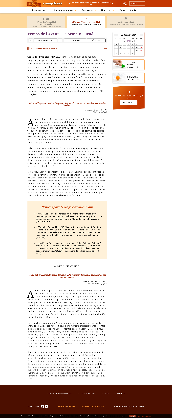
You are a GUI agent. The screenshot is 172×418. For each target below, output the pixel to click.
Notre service (38, 10)
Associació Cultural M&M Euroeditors (134, 406)
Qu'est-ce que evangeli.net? (60, 393)
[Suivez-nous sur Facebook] (42, 407)
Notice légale (62, 406)
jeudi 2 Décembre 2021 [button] (45, 40)
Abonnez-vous (128, 102)
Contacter (135, 10)
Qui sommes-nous (64, 10)
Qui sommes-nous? (88, 393)
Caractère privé (73, 406)
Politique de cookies (86, 406)
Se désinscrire (99, 406)
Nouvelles (106, 10)
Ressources (87, 10)
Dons (122, 10)
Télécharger (76, 40)
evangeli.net (52, 3)
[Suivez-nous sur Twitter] (46, 407)
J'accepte (133, 416)
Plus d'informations (144, 416)
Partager (97, 40)
